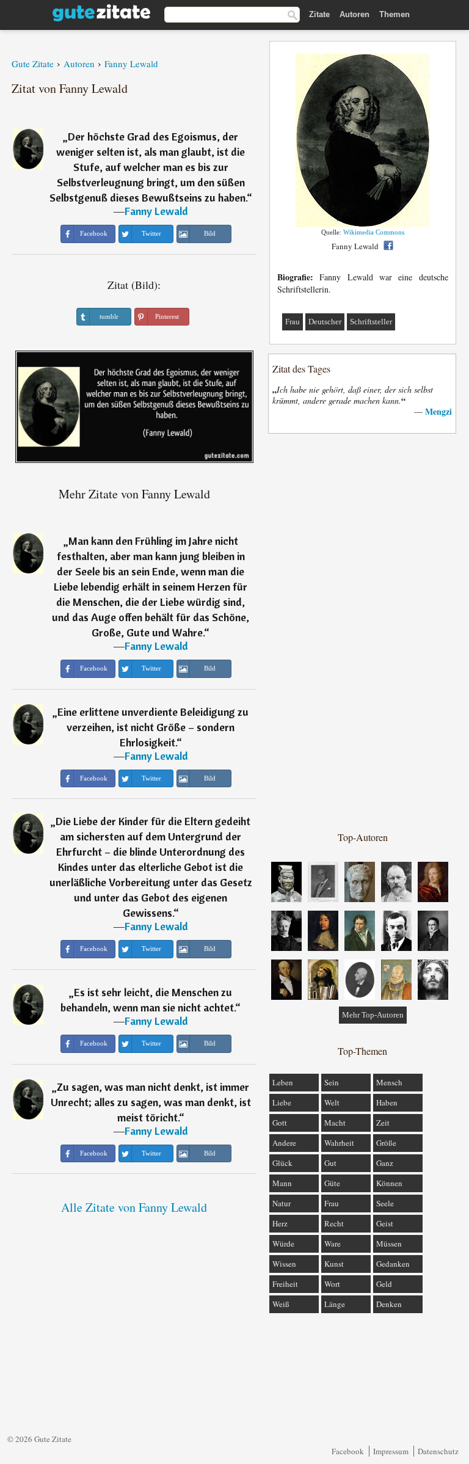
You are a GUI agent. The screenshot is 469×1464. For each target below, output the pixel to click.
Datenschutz (438, 1451)
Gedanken (393, 1263)
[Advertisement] (362, 631)
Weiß (280, 1303)
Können (389, 1183)
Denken (389, 1303)
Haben (387, 1102)
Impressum (391, 1451)
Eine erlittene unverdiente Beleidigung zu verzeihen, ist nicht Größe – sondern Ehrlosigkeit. (153, 727)
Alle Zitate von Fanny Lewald (134, 1207)
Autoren (354, 14)
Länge (334, 1303)
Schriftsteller (371, 321)
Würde (283, 1243)
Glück (282, 1162)
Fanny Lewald (156, 211)
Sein (331, 1082)
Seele (385, 1203)
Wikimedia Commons (373, 232)
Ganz (384, 1162)
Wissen (284, 1263)
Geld (384, 1283)
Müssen (389, 1243)
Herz (280, 1223)
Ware (332, 1243)
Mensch (389, 1082)
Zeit (383, 1122)
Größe (386, 1142)
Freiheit (285, 1283)
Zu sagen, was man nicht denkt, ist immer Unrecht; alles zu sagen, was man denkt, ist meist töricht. (151, 1102)
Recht (334, 1223)
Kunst (334, 1263)
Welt (332, 1102)
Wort (332, 1283)
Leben (282, 1082)
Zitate (319, 14)
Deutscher (324, 321)
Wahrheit (339, 1142)
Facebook (348, 1451)
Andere (284, 1142)
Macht (335, 1122)
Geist (384, 1223)
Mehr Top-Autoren (373, 1014)
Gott (279, 1122)
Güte (332, 1183)
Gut (330, 1162)
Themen (394, 14)
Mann (282, 1183)
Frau (292, 321)
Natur (281, 1203)
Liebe (281, 1102)
